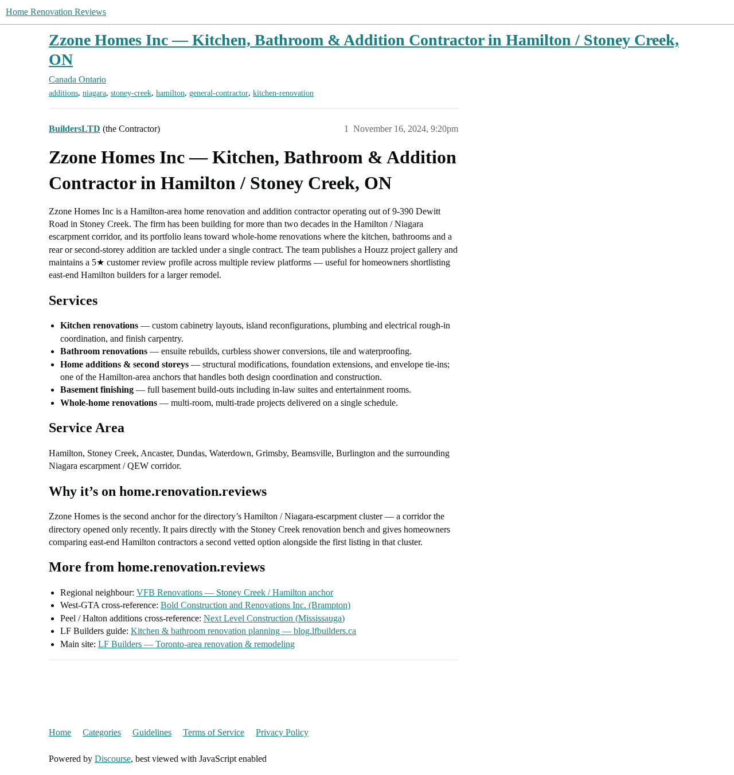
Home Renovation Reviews (56, 12)
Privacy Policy (282, 732)
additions (63, 93)
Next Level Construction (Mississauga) (274, 618)
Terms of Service (213, 732)
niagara (94, 93)
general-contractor (218, 93)
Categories (102, 732)
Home (60, 732)
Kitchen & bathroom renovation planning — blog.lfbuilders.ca (243, 631)
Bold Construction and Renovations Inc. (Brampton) (255, 605)
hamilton (170, 93)
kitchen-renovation (283, 93)
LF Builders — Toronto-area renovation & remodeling (196, 644)
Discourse (113, 759)
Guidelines (151, 732)
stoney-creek (131, 93)
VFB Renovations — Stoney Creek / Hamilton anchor (234, 592)
